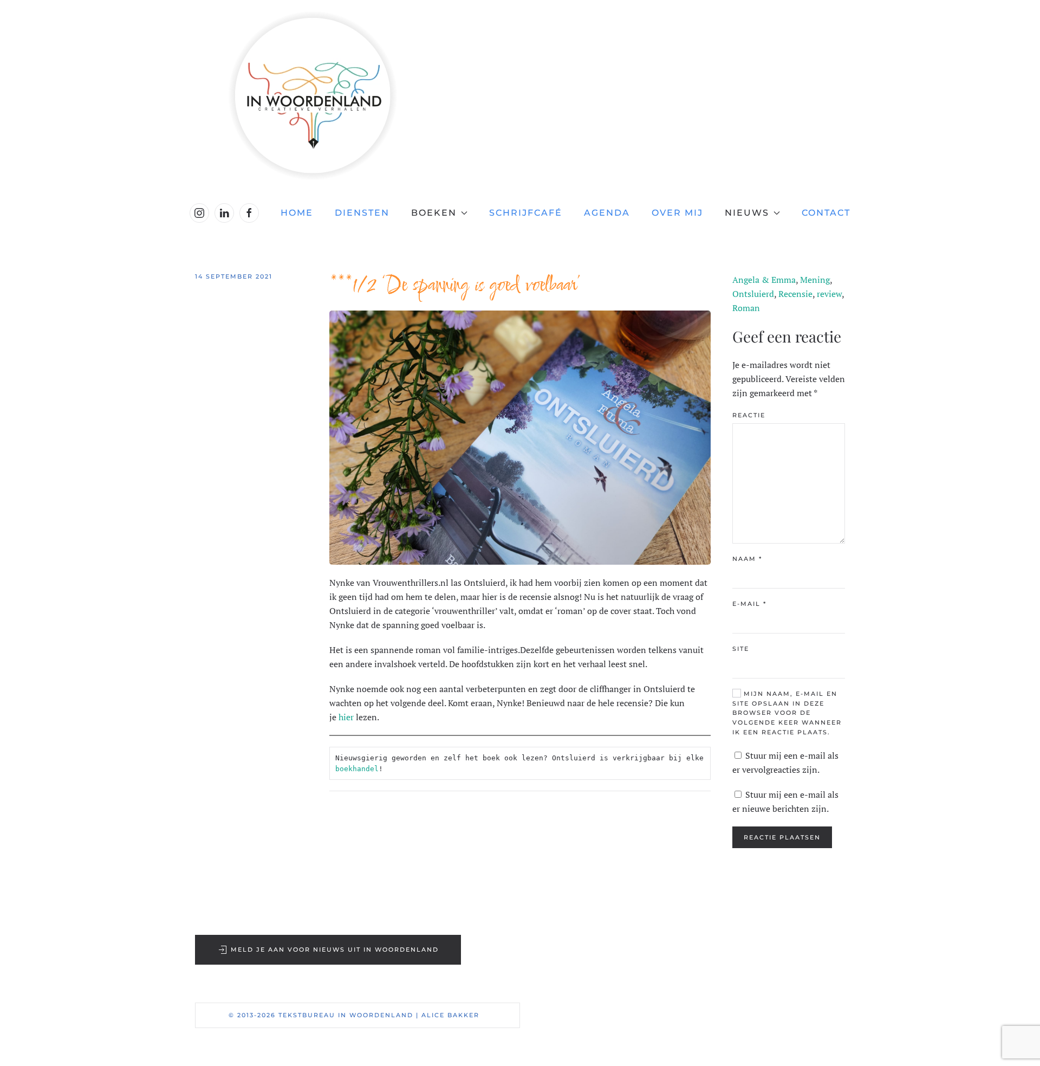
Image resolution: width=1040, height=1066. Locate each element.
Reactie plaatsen (782, 837)
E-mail (749, 604)
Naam (747, 559)
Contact (826, 213)
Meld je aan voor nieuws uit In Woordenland (335, 949)
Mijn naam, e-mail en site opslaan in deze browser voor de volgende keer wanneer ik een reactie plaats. (787, 713)
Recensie (795, 294)
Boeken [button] (434, 213)
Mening (815, 280)
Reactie (748, 415)
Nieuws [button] (747, 213)
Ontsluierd (753, 294)
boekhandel (357, 769)
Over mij (677, 213)
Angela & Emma (764, 280)
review (829, 294)
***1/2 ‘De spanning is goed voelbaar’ (454, 286)
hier (346, 717)
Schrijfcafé (525, 213)
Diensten (362, 213)
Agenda (607, 213)
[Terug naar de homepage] (520, 95)
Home (297, 213)
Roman (746, 308)
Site (740, 648)
